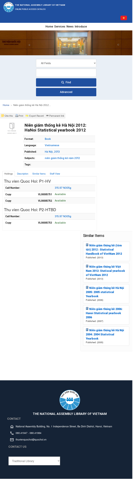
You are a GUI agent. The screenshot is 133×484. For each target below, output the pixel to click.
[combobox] (66, 73)
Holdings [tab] (8, 173)
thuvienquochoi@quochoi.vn (31, 439)
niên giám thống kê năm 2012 (62, 158)
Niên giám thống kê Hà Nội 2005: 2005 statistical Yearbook (105, 292)
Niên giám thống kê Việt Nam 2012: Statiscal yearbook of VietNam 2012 (105, 271)
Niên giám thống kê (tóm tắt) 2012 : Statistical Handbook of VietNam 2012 (104, 249)
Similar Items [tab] (39, 173)
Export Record (36, 115)
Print (21, 115)
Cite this (9, 115)
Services (59, 26)
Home (49, 26)
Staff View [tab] (55, 173)
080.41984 (35, 433)
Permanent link (56, 115)
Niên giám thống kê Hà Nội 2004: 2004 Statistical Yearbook (105, 334)
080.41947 (21, 433)
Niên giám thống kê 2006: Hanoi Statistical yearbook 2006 (104, 313)
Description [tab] (22, 173)
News (70, 26)
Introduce (81, 26)
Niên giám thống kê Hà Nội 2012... (32, 105)
